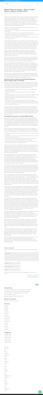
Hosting (5, 363)
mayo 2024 (6, 308)
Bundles (5, 351)
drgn (35, 58)
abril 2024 (6, 310)
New (5, 372)
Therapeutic (6, 383)
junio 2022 (6, 329)
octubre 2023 (6, 319)
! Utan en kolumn (7, 339)
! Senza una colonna (7, 337)
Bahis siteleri (6, 347)
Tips (5, 387)
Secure (5, 379)
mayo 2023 (6, 326)
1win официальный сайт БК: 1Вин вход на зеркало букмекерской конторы (17, 289)
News (15, 12)
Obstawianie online (7, 375)
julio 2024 (6, 305)
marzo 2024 (6, 311)
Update (5, 390)
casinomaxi (6, 353)
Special (5, 382)
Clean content (6, 355)
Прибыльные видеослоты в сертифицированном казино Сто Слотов (16, 292)
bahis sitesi (6, 348)
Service (5, 380)
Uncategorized (6, 388)
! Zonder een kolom (7, 342)
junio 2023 (6, 324)
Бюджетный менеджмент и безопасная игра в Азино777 (14, 296)
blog (5, 350)
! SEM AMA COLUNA (7, 334)
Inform (5, 366)
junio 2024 (6, 307)
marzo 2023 (6, 327)
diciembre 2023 (7, 316)
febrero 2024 (6, 313)
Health (5, 359)
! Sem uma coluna (7, 335)
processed (6, 377)
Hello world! (16, 300)
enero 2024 (6, 315)
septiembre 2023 (7, 321)
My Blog (5, 371)
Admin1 (7, 12)
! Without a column (7, 340)
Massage (5, 369)
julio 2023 (6, 323)
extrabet (5, 358)
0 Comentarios (19, 12)
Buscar (37, 284)
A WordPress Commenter (8, 300)
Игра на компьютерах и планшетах (10, 294)
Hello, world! (6, 361)
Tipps (5, 385)
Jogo (5, 367)
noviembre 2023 (7, 318)
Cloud (5, 356)
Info (5, 364)
